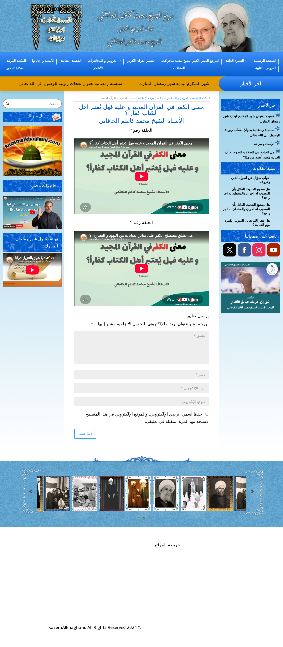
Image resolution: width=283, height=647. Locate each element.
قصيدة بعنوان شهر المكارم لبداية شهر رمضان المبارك (197, 83)
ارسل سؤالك (38, 116)
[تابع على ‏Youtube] (273, 249)
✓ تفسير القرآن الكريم (173, 574)
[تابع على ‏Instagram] (258, 249)
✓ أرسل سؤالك (76, 546)
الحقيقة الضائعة (71, 60)
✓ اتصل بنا (235, 549)
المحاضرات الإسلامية (149, 98)
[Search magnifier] (7, 103)
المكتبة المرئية (16, 60)
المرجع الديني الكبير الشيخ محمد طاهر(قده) (190, 60)
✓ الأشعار (133, 575)
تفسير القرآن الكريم (141, 60)
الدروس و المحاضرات (102, 60)
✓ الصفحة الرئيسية (227, 545)
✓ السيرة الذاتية (179, 553)
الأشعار (98, 68)
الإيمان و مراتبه (264, 143)
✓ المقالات (132, 568)
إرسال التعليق (85, 434)
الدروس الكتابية (265, 68)
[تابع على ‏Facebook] (244, 249)
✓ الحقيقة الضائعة (177, 589)
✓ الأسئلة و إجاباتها (125, 546)
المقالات (179, 68)
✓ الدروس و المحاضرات (171, 581)
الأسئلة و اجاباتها (43, 60)
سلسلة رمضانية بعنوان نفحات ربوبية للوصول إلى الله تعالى (81, 83)
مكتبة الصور (15, 68)
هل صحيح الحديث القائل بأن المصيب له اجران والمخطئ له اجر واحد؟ (246, 193)
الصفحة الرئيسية (265, 60)
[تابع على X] (229, 249)
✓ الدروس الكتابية (125, 561)
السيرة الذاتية (234, 60)
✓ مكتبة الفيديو (128, 553)
